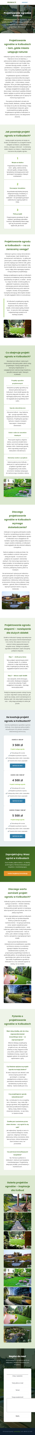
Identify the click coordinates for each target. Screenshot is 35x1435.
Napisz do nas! (18, 765)
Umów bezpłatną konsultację (17, 873)
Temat (18, 1390)
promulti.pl (17, 1431)
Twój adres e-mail (17, 1383)
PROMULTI (11, 2)
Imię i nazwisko (17, 1376)
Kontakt (25, 2)
